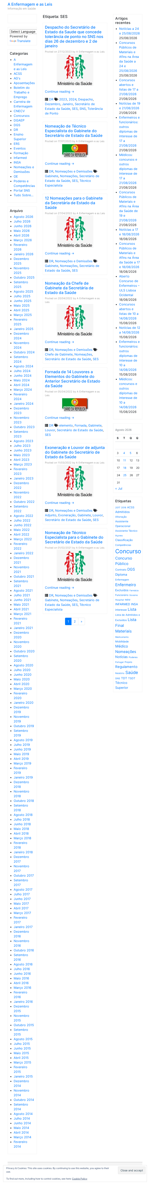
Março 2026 (23, 240)
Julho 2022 (22, 520)
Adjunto (50, 515)
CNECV (19, 111)
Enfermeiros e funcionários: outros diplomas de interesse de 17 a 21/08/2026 (129, 131)
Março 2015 (22, 1062)
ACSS (18, 74)
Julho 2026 (22, 221)
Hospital (119, 599)
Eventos (20, 148)
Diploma (121, 574)
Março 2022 (23, 539)
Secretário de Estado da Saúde (68, 359)
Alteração (121, 516)
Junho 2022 (22, 525)
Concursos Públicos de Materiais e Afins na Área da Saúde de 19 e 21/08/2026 (129, 206)
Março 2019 (22, 763)
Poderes (133, 657)
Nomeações (69, 176)
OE (16, 176)
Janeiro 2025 (23, 329)
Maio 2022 (22, 530)
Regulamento (126, 667)
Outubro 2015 (24, 1025)
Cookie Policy (79, 1178)
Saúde (131, 672)
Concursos (21, 116)
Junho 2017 (22, 899)
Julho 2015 (22, 1044)
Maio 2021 (21, 604)
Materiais (123, 631)
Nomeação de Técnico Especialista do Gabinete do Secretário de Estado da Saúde (74, 131)
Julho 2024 (22, 371)
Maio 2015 (21, 1053)
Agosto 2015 (23, 1039)
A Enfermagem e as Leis (30, 4)
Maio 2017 (21, 903)
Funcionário (121, 595)
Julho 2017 (22, 894)
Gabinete (51, 176)
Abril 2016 (21, 983)
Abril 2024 (21, 385)
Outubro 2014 (24, 1100)
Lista (132, 609)
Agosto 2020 (23, 665)
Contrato (120, 569)
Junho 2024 (22, 375)
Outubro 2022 (24, 502)
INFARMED (122, 604)
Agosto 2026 (23, 217)
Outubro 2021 (24, 576)
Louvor (50, 430)
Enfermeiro (125, 584)
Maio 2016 (21, 978)
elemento (66, 425)
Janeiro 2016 (23, 1002)
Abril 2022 (21, 534)
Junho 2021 (22, 600)
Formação (21, 153)
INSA (17, 162)
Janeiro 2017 (23, 927)
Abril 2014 (21, 1132)
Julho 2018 (22, 819)
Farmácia (133, 590)
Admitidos (122, 512)
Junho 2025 (22, 301)
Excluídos (122, 590)
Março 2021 (22, 614)
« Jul (118, 488)
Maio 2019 (21, 754)
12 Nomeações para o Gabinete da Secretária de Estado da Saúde (74, 203)
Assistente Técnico (126, 530)
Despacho (85, 99)
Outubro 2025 (24, 277)
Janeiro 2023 (23, 478)
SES (75, 109)
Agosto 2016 (23, 964)
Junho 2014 (22, 1123)
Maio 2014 (21, 1128)
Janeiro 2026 (23, 254)
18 (124, 467)
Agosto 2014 (23, 1114)
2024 (72, 99)
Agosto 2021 (23, 590)
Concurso (128, 551)
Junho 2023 (22, 450)
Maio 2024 (22, 380)
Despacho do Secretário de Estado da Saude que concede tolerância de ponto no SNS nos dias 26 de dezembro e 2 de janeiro (74, 36)
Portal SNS (22, 190)
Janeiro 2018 (23, 852)
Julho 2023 (22, 446)
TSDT (131, 678)
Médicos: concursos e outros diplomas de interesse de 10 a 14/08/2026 (128, 393)
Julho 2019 (22, 745)
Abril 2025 (21, 310)
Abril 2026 (21, 235)
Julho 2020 (22, 670)
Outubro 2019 (24, 726)
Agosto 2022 (23, 516)
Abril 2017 (21, 908)
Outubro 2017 (24, 875)
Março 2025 (23, 315)
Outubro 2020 (24, 651)
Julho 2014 (22, 1118)
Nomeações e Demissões (73, 171)
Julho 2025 (22, 296)
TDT (124, 678)
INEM (127, 599)
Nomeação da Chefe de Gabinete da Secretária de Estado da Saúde (69, 288)
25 (125, 475)
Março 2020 (23, 689)
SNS (82, 109)
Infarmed (20, 158)
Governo (133, 595)
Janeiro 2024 (23, 404)
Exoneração (67, 515)
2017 (117, 507)
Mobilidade (122, 641)
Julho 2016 (22, 969)
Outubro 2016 (24, 950)
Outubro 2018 (24, 801)
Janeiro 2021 (23, 628)
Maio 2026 (22, 231)
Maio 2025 (22, 305)
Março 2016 (22, 988)
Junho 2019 (22, 749)
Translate (23, 41)
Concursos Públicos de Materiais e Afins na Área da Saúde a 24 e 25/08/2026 (129, 57)
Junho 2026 (22, 226)
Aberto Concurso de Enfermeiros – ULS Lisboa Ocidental (129, 285)
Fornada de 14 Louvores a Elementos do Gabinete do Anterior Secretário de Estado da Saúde (72, 378)
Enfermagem (122, 579)
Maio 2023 (22, 455)
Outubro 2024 (24, 352)
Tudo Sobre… (23, 195)
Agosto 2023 (23, 441)
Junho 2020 (22, 675)
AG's (17, 78)
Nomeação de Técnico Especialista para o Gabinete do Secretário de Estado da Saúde (74, 537)
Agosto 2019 (23, 740)
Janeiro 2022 (23, 553)
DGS (17, 125)
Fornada (81, 425)
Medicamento (122, 637)
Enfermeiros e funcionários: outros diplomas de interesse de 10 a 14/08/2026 (129, 356)
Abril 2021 (21, 609)
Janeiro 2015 (23, 1076)
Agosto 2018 (23, 815)
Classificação (124, 540)
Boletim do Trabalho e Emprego (22, 92)
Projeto (128, 662)
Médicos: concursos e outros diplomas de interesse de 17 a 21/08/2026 (128, 169)
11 (124, 460)
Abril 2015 (21, 1058)
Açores (119, 535)
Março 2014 (22, 1137)
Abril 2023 (21, 460)
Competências (123, 545)
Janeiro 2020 (23, 703)
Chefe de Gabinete (59, 354)
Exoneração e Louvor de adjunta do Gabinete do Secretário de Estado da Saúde (75, 452)
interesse (121, 609)
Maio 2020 (22, 679)
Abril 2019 (21, 759)
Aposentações (24, 83)
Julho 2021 (22, 595)
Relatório (119, 673)
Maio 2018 (21, 829)
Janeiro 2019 (23, 777)
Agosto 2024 (23, 366)
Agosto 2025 (23, 291)
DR (16, 130)
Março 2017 (22, 913)
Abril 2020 (21, 684)
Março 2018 (22, 838)
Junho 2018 (22, 824)
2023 (63, 99)
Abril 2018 (21, 833)
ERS (17, 144)
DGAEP (19, 120)
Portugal (119, 662)
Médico (121, 646)
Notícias (121, 657)
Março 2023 (23, 464)
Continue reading (59, 91)
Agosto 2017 (23, 889)
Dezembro (52, 104)
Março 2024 (23, 389)
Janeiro (67, 104)
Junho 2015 (22, 1048)
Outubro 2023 (24, 427)
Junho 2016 (22, 974)
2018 (123, 507)
